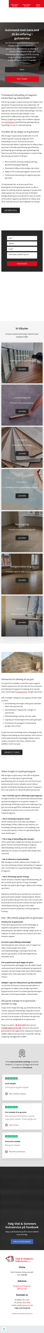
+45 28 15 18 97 (20, 1025)
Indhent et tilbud (12, 752)
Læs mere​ (22, 369)
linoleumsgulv (21, 692)
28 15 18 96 (26, 1302)
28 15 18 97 (26, 1300)
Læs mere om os (10, 210)
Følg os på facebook (22, 1308)
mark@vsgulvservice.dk (11, 1028)
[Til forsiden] (22, 15)
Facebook (28, 1067)
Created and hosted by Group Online (22, 1313)
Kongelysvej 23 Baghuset (22, 1286)
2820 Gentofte (22, 1289)
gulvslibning (10, 122)
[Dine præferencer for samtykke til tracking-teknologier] (4, 1329)
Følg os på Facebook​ (22, 1242)
